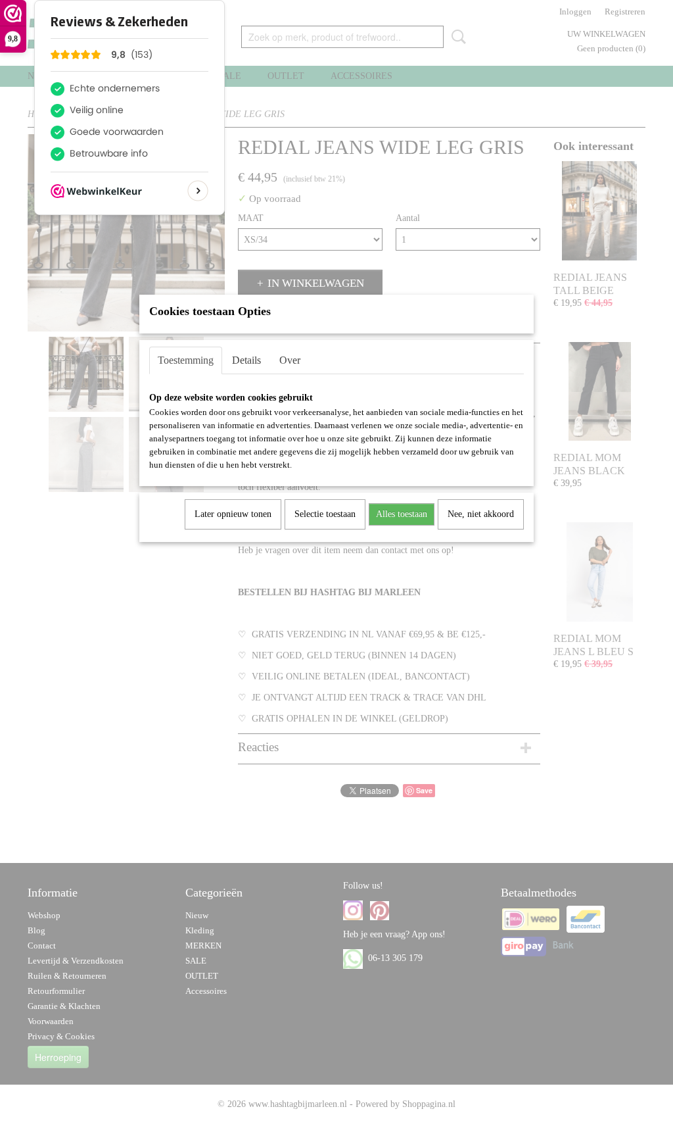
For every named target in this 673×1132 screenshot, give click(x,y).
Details (246, 360)
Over (289, 360)
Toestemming (186, 360)
